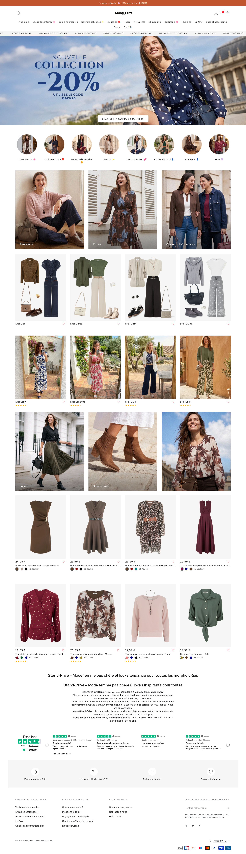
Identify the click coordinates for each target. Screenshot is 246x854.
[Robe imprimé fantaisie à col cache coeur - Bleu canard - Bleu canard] (136, 569)
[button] (18, 13)
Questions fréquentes (121, 807)
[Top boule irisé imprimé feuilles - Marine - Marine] (76, 657)
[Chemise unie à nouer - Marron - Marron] (186, 657)
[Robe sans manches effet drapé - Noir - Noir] (26, 569)
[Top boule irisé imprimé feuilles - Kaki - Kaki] (81, 657)
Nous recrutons (70, 826)
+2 (199, 569)
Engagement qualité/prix (75, 816)
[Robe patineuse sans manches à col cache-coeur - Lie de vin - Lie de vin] (76, 569)
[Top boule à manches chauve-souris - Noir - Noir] (136, 657)
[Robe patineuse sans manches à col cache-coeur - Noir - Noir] (81, 569)
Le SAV (19, 821)
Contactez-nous (118, 812)
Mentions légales (71, 812)
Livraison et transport (26, 812)
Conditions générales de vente (78, 821)
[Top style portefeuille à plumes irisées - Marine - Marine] (26, 657)
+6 (144, 657)
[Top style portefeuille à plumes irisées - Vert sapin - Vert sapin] (21, 657)
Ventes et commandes (27, 807)
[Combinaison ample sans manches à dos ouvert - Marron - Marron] (191, 569)
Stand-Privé (28, 841)
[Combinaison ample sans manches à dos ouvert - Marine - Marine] (186, 569)
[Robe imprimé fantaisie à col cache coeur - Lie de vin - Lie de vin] (131, 569)
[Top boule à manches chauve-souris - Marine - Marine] (131, 657)
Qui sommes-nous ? (72, 807)
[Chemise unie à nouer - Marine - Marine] (191, 657)
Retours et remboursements (30, 816)
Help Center (115, 816)
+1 (34, 569)
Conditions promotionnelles (30, 826)
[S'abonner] (229, 808)
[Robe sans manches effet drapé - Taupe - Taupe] (21, 569)
